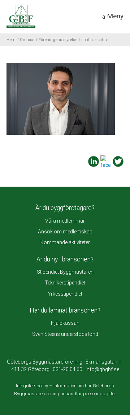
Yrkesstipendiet (65, 294)
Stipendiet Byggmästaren (65, 272)
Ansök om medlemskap (65, 231)
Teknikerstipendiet (65, 283)
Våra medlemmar (65, 221)
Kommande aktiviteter (65, 242)
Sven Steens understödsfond (65, 334)
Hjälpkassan (65, 323)
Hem (11, 39)
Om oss (27, 39)
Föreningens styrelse (58, 39)
